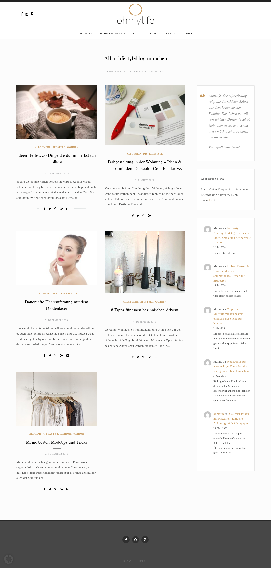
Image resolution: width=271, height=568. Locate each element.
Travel (153, 33)
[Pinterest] (32, 14)
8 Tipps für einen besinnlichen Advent (144, 310)
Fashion (78, 434)
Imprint (144, 561)
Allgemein (42, 147)
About (188, 33)
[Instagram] (26, 14)
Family (171, 33)
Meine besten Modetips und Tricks (56, 442)
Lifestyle (85, 33)
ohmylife (219, 413)
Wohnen (72, 147)
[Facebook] (22, 14)
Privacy (127, 561)
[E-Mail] (67, 208)
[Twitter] (50, 208)
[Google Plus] (61, 208)
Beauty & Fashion (112, 33)
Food (136, 33)
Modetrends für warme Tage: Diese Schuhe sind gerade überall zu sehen (231, 366)
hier (211, 199)
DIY (145, 154)
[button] (8, 559)
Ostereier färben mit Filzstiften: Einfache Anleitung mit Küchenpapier (231, 418)
